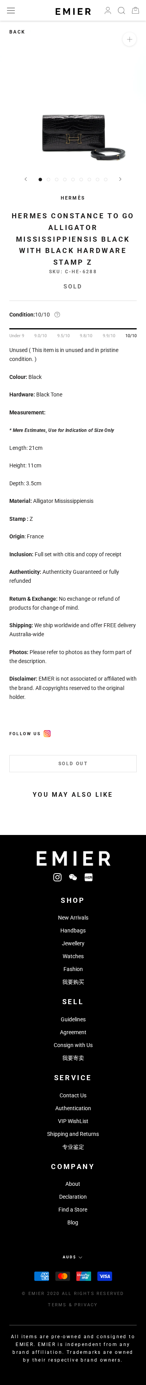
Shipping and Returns (73, 1134)
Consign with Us (73, 1045)
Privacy (86, 1304)
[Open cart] (135, 10)
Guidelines (73, 1019)
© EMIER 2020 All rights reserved (73, 1293)
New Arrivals (73, 917)
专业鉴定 (73, 1147)
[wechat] (73, 877)
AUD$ (69, 1257)
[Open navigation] (11, 10)
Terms (57, 1304)
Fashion (73, 969)
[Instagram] (57, 877)
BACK (17, 32)
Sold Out (73, 763)
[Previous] (26, 179)
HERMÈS (73, 198)
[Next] (120, 179)
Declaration (73, 1197)
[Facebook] (47, 732)
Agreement (73, 1032)
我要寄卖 (73, 1058)
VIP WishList (73, 1121)
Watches (73, 956)
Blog (72, 1222)
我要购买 (73, 982)
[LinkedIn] (88, 877)
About (72, 1184)
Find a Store (72, 1209)
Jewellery (73, 943)
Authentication (73, 1108)
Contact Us (73, 1095)
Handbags (73, 930)
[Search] (121, 10)
